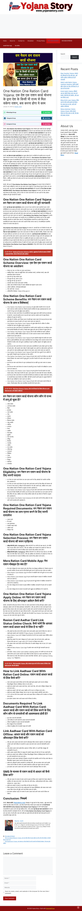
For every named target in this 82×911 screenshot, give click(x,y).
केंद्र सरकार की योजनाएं (53, 41)
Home (5, 41)
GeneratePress (50, 908)
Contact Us (21, 41)
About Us (12, 41)
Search (63, 54)
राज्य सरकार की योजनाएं (67, 41)
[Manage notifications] (78, 907)
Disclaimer (31, 41)
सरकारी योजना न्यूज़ (7, 45)
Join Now (47, 112)
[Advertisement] (41, 26)
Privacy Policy (41, 41)
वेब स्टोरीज (17, 45)
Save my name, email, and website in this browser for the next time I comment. (27, 892)
